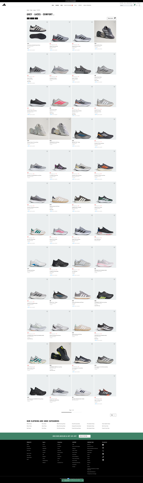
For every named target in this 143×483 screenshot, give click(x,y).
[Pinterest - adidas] (109, 454)
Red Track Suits (105, 426)
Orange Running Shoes (76, 426)
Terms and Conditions (79, 478)
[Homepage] (4, 4)
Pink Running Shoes (61, 428)
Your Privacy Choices (63, 478)
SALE (76, 5)
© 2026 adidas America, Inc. (71, 481)
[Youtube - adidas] (109, 460)
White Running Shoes (61, 423)
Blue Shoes (44, 423)
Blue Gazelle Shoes (90, 428)
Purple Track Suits (105, 428)
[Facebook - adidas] (109, 444)
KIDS (62, 5)
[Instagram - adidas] (109, 448)
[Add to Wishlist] (47, 22)
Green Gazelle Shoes (106, 423)
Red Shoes (29, 428)
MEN (53, 5)
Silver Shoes (44, 426)
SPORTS (80, 5)
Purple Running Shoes (76, 428)
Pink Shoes (44, 428)
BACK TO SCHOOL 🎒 (68, 5)
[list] (67, 18)
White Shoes (29, 423)
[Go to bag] (139, 5)
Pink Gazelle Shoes (90, 423)
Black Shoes (29, 426)
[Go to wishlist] (136, 5)
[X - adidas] (109, 451)
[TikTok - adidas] (109, 457)
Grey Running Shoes (76, 423)
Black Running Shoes (61, 426)
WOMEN (57, 5)
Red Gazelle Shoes (90, 426)
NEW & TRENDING (87, 5)
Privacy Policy (72, 478)
